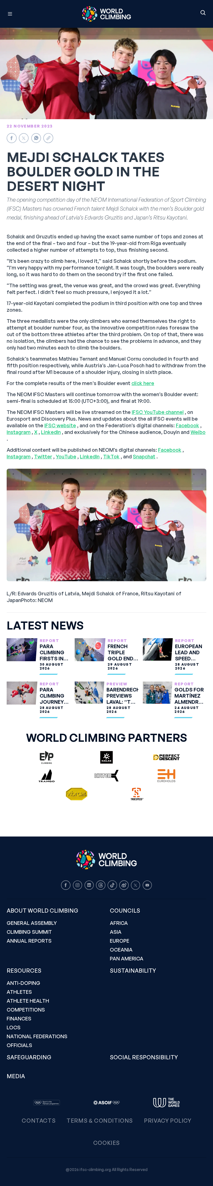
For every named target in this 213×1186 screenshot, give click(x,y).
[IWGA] (166, 1103)
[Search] (203, 13)
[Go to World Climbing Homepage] (106, 14)
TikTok (111, 456)
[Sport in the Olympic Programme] (46, 1103)
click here (142, 383)
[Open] (35, 14)
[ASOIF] (106, 1103)
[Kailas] (106, 757)
